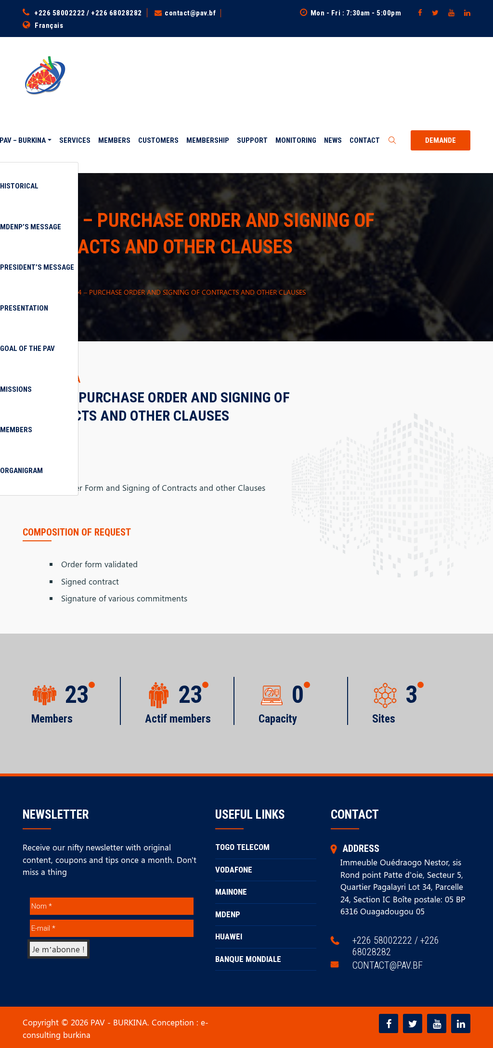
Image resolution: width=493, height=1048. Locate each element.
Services (75, 140)
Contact (365, 140)
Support (252, 140)
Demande (440, 140)
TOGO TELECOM (242, 847)
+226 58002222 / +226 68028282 (88, 13)
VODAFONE (233, 869)
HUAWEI (228, 936)
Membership (207, 140)
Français (49, 25)
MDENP (227, 914)
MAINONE (231, 892)
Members (114, 140)
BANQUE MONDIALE (248, 959)
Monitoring (295, 140)
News (333, 140)
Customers (158, 140)
